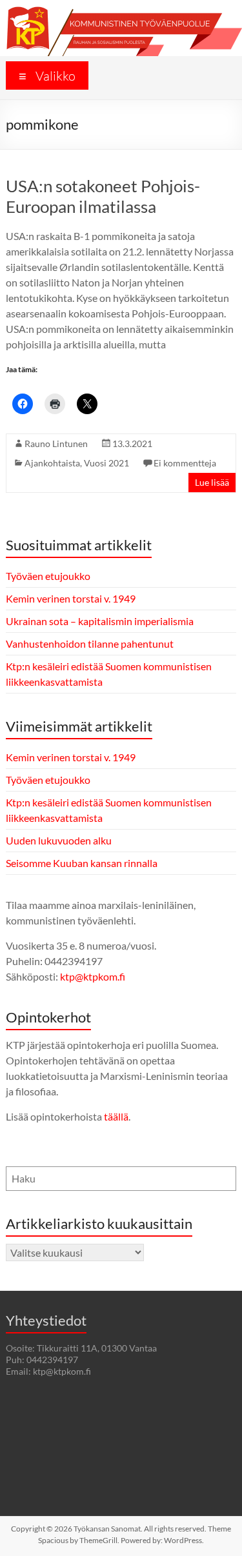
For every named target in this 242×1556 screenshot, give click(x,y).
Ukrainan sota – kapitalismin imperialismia (100, 621)
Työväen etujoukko (48, 576)
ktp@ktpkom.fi (92, 976)
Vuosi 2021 (106, 462)
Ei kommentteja (185, 462)
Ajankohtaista (52, 462)
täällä (116, 1116)
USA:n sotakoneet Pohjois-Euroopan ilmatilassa (103, 196)
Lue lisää (212, 482)
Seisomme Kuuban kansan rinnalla (81, 863)
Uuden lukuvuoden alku (59, 840)
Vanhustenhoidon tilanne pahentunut (90, 643)
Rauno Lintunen (56, 443)
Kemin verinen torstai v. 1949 (71, 598)
